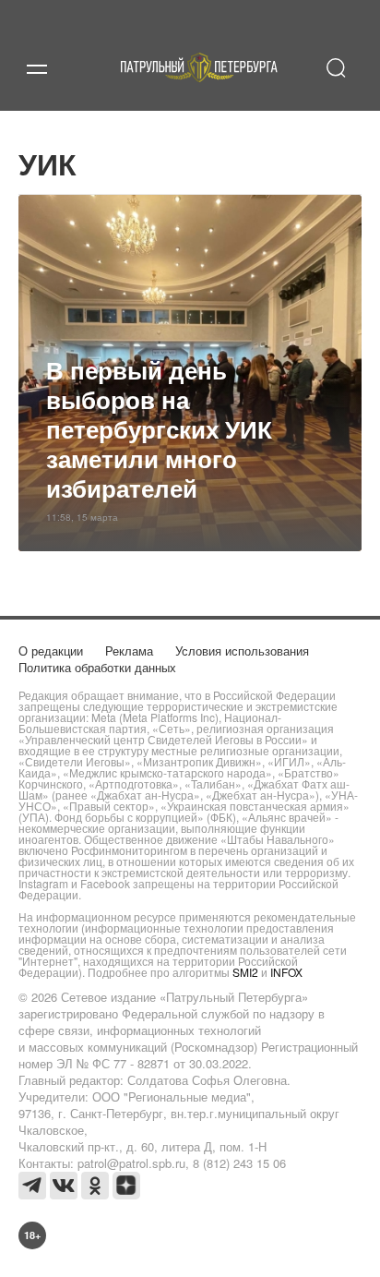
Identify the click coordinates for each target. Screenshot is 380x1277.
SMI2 (245, 972)
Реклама (129, 650)
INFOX (286, 972)
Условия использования (242, 650)
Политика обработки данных (97, 667)
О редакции (50, 650)
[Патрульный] (199, 89)
